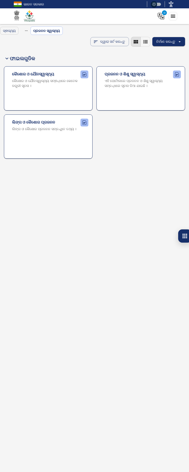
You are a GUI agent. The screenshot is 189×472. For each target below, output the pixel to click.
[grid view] (136, 42)
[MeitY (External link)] (17, 16)
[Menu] (173, 16)
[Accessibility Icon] (171, 4)
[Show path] (26, 31)
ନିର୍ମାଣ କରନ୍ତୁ (165, 41)
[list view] (145, 42)
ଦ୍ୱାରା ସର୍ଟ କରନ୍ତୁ (112, 41)
